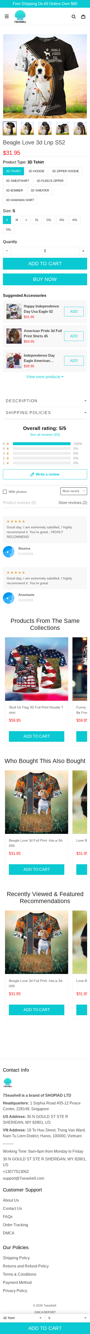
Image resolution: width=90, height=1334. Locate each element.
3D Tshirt (35, 162)
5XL (8, 229)
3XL (62, 220)
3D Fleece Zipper (50, 181)
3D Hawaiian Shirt (20, 200)
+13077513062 (16, 1172)
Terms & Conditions (19, 1274)
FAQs (7, 1217)
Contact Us (12, 1208)
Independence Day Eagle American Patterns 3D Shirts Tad (42, 358)
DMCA (8, 1233)
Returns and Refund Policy (26, 1266)
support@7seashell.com (23, 1178)
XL (37, 220)
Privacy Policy (15, 1291)
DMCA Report (45, 1312)
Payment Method (17, 1282)
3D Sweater (40, 190)
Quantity (10, 242)
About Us (11, 1200)
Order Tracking (15, 1225)
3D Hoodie (36, 171)
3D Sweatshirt (17, 181)
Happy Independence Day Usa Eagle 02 (41, 308)
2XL (49, 220)
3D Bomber (14, 190)
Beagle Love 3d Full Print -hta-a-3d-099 (36, 843)
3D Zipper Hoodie (65, 171)
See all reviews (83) (45, 434)
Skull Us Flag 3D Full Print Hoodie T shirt (36, 710)
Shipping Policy (16, 1258)
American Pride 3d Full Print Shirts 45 (43, 333)
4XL (75, 220)
